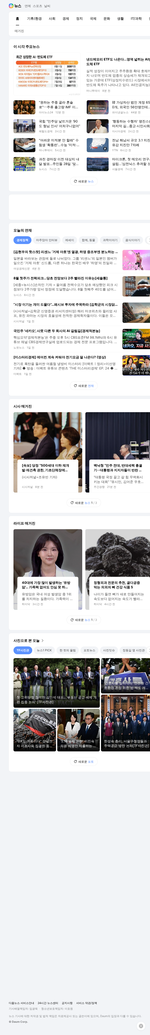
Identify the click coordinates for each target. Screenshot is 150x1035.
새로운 (86, 181)
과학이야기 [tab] (110, 240)
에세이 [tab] (69, 240)
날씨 (47, 6)
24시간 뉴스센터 (48, 1003)
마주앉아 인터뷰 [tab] (46, 240)
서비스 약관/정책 (86, 1003)
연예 (28, 6)
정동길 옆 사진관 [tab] (134, 650)
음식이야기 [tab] (132, 240)
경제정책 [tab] (22, 240)
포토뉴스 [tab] (89, 650)
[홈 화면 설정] (141, 1026)
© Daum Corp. (18, 1021)
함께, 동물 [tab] (88, 240)
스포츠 (37, 6)
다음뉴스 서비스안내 (21, 1003)
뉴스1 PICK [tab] (44, 650)
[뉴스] (17, 6)
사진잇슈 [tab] (109, 650)
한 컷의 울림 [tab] (68, 650)
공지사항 (67, 1003)
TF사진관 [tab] (23, 650)
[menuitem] (17, 18)
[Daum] (11, 6)
